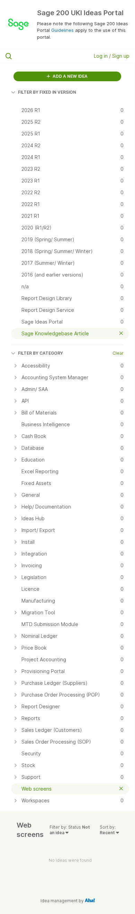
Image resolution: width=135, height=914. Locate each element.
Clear (118, 353)
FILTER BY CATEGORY (40, 353)
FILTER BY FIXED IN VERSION (47, 92)
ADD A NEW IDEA (70, 76)
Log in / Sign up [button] (111, 56)
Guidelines (62, 30)
